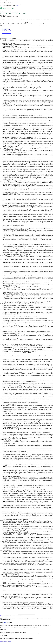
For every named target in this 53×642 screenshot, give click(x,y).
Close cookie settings (8, 641)
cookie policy (17, 5)
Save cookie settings (3, 641)
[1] (30, 304)
